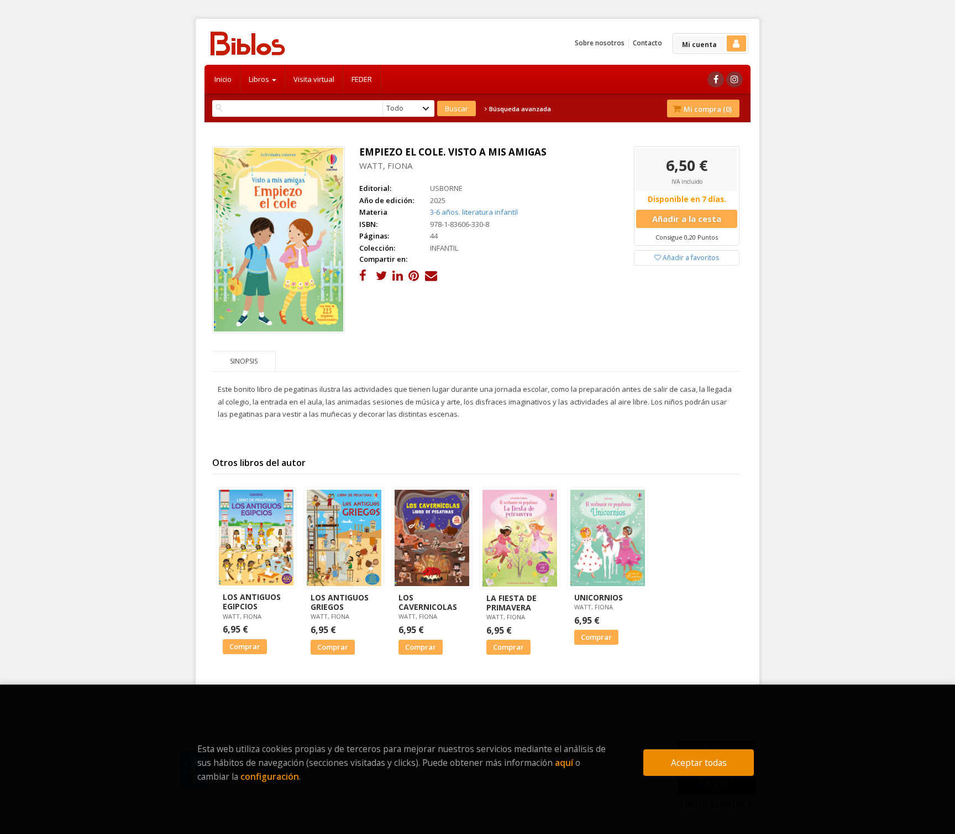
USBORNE (446, 188)
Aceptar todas (699, 763)
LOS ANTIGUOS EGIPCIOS (252, 602)
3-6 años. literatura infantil (474, 212)
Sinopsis (244, 361)
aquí (564, 763)
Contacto (647, 43)
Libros (260, 79)
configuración (269, 776)
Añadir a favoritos (690, 257)
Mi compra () (707, 109)
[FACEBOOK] (715, 79)
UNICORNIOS (598, 597)
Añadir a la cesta (686, 218)
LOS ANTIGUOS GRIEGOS (340, 602)
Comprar (244, 646)
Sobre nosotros (600, 43)
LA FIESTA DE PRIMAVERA (511, 603)
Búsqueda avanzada (519, 109)
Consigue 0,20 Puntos (686, 237)
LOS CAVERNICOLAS (427, 602)
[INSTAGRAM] (734, 79)
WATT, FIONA (385, 165)
